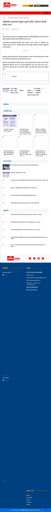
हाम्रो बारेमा (38, 510)
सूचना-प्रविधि (29, 498)
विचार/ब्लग (28, 502)
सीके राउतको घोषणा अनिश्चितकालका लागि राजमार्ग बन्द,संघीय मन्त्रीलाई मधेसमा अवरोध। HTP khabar (29, 238)
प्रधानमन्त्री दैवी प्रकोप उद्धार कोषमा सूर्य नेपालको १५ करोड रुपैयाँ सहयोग (25, 153)
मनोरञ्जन (28, 500)
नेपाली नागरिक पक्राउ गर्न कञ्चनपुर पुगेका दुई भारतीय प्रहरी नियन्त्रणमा (24, 165)
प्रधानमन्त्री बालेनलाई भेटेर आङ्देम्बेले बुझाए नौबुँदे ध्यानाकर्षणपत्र (9, 153)
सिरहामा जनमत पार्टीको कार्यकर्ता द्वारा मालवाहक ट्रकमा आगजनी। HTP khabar (26, 214)
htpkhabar (7, 29)
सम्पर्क (34, 510)
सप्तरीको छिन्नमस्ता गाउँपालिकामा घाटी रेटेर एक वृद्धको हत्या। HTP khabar (25, 222)
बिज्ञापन (30, 510)
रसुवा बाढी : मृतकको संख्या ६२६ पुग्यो (8, 130)
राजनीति (28, 505)
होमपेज (4, 18)
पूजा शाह (4, 480)
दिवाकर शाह (5, 375)
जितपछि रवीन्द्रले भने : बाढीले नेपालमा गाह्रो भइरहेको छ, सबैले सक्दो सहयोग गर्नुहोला (41, 153)
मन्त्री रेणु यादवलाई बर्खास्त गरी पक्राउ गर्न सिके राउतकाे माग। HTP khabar (25, 230)
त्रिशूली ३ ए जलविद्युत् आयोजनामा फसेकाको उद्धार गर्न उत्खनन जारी (40, 131)
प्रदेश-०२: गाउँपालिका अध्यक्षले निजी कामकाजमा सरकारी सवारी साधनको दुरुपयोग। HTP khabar (28, 245)
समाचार (28, 495)
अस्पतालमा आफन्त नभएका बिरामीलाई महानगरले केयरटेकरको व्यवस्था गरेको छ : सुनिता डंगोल (25, 132)
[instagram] (5, 83)
